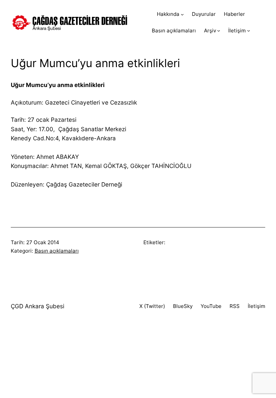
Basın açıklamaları (57, 251)
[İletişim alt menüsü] (248, 30)
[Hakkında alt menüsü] (182, 14)
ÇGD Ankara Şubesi (37, 306)
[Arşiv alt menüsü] (218, 30)
